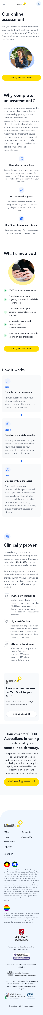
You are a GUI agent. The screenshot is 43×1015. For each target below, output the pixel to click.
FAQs (6, 832)
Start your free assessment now (21, 782)
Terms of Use (9, 842)
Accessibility (27, 837)
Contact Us (26, 832)
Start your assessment (21, 78)
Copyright (8, 847)
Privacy (7, 837)
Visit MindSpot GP (21, 714)
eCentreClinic (22, 562)
